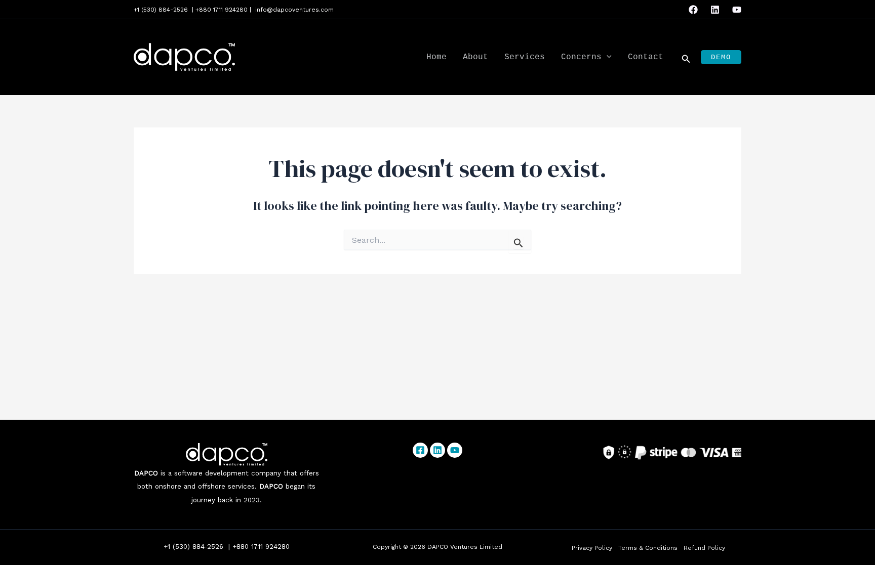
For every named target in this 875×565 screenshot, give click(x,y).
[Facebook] (693, 9)
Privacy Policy (592, 547)
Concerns (581, 57)
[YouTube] (736, 9)
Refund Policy (704, 547)
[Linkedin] (715, 9)
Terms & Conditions (648, 547)
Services (524, 57)
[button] (607, 57)
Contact (645, 57)
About (475, 57)
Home (436, 57)
